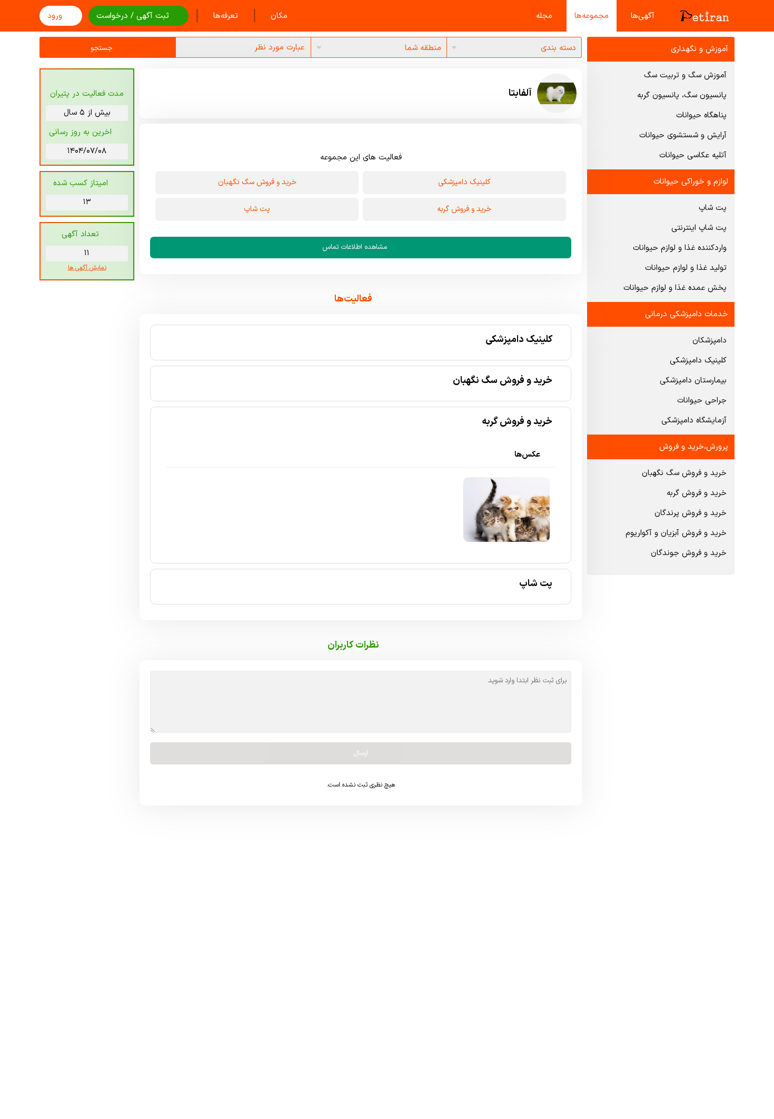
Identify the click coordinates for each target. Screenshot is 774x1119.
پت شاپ (713, 208)
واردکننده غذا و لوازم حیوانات (680, 248)
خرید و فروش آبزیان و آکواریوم (676, 533)
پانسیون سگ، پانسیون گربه (682, 95)
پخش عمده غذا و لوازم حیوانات (675, 288)
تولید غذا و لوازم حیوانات (686, 268)
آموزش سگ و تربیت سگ (685, 75)
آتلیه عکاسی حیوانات (693, 155)
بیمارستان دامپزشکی (693, 381)
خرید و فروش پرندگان (690, 513)
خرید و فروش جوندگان (689, 553)
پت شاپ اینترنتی (699, 228)
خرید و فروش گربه (697, 493)
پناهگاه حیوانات (701, 115)
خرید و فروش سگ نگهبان (684, 473)
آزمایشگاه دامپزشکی (694, 421)
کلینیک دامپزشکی (698, 361)
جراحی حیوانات (702, 401)
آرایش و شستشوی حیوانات (683, 135)
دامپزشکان (709, 341)
